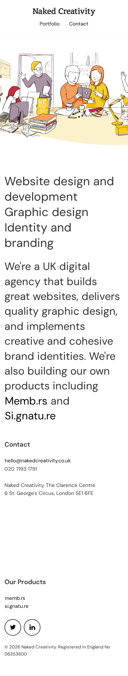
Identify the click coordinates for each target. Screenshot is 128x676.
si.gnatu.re (17, 606)
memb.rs (15, 598)
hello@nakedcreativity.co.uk (38, 461)
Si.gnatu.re (30, 416)
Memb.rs (26, 402)
